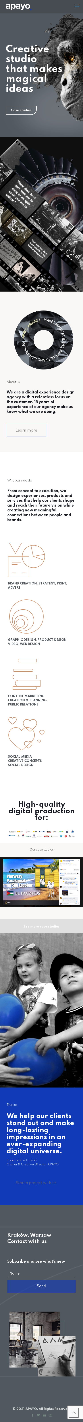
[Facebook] (32, 1415)
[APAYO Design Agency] (32, 6)
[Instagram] (50, 1415)
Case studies (21, 110)
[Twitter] (38, 1415)
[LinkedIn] (44, 1415)
